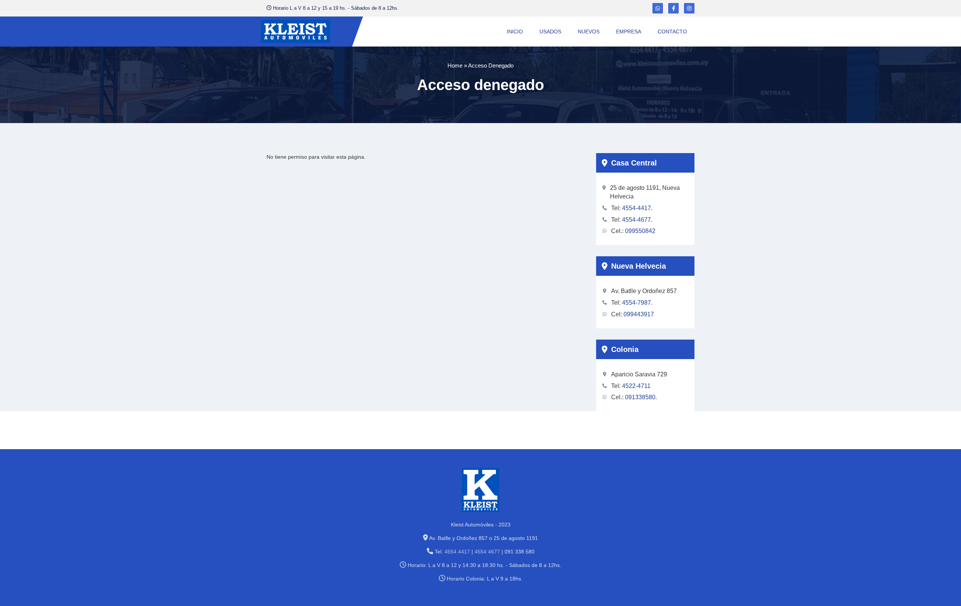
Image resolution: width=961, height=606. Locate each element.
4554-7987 (636, 302)
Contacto (672, 32)
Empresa (628, 32)
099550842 (640, 231)
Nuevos (588, 32)
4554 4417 (457, 552)
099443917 (639, 314)
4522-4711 (636, 386)
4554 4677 (487, 552)
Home (454, 65)
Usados (550, 32)
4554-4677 (636, 220)
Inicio (515, 32)
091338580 (640, 397)
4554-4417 (636, 208)
